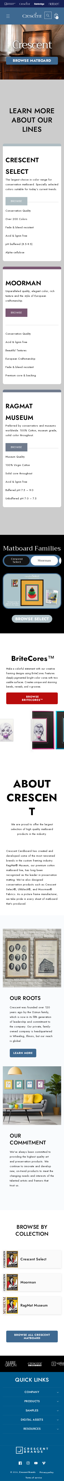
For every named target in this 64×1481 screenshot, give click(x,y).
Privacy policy (47, 1472)
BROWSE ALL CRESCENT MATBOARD (32, 1336)
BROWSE (16, 201)
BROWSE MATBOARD (32, 60)
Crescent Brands (27, 1472)
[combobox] (51, 15)
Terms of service (34, 1477)
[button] (8, 16)
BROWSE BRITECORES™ (32, 698)
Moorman (44, 560)
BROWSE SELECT (32, 619)
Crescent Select (17, 561)
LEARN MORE (23, 1053)
